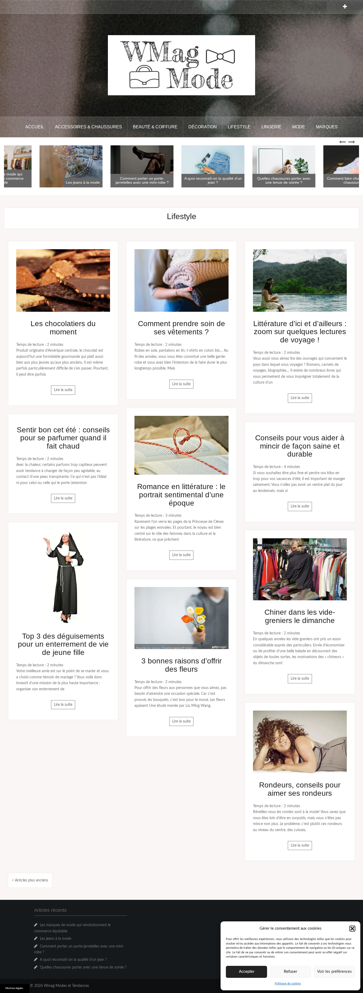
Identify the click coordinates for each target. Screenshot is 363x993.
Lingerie (271, 127)
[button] (352, 928)
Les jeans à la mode (122, 182)
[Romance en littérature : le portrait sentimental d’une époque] (181, 445)
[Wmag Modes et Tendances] (181, 65)
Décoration (202, 127)
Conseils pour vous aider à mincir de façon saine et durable (299, 446)
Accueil (34, 127)
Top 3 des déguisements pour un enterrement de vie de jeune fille (63, 644)
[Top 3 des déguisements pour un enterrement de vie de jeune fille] (63, 577)
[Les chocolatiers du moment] (63, 280)
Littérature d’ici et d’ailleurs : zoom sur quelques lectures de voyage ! (300, 331)
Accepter (246, 972)
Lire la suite (63, 390)
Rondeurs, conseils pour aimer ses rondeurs (299, 789)
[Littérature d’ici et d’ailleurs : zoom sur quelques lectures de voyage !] (300, 280)
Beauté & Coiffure (155, 127)
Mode (298, 127)
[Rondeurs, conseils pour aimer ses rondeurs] (300, 742)
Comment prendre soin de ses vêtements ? (181, 327)
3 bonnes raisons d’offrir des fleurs (181, 665)
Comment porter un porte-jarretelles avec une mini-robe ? (181, 180)
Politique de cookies (288, 983)
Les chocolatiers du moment (63, 327)
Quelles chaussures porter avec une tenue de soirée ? (323, 180)
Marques (327, 127)
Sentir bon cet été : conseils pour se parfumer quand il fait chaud (63, 438)
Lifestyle (239, 127)
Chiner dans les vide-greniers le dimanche (299, 616)
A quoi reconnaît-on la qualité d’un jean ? (252, 180)
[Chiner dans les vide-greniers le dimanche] (300, 569)
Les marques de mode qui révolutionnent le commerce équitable (39, 178)
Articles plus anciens (31, 880)
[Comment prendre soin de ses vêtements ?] (181, 280)
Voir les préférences (334, 972)
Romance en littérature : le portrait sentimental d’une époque (181, 494)
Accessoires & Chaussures (88, 127)
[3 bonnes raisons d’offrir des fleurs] (181, 618)
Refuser (290, 972)
